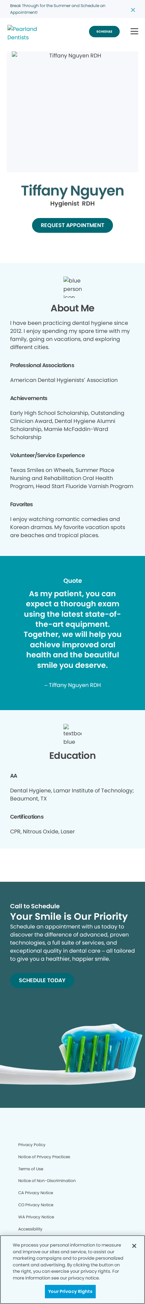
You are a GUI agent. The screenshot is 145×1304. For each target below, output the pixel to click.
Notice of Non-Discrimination (47, 1180)
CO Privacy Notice (35, 1205)
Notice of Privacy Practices (44, 1157)
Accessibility (30, 1229)
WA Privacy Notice (36, 1217)
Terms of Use (30, 1169)
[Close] (134, 1245)
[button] (134, 31)
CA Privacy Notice (35, 1193)
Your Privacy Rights (70, 1291)
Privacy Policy (32, 1144)
